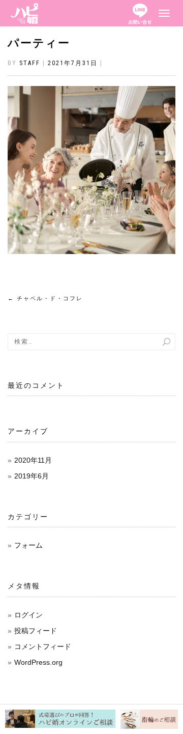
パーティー (39, 43)
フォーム (28, 545)
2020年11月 (33, 460)
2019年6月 (31, 476)
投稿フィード (35, 631)
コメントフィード (42, 646)
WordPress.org (38, 662)
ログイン (28, 615)
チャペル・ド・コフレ (45, 298)
